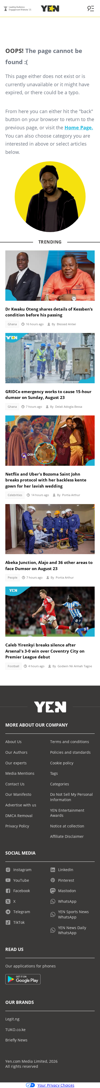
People (12, 577)
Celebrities (15, 495)
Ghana (12, 324)
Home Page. (79, 127)
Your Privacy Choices (56, 1085)
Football (13, 666)
